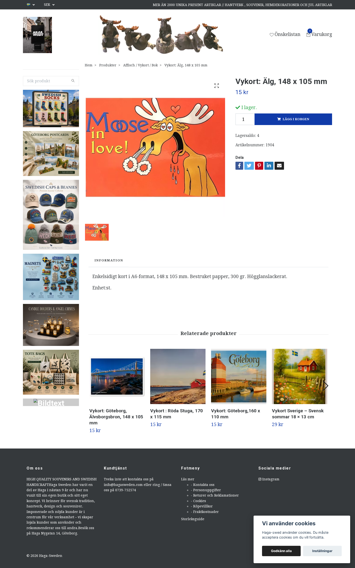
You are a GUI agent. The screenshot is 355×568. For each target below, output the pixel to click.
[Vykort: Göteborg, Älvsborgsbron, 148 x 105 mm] (117, 376)
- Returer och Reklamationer (215, 495)
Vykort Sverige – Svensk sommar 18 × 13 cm (298, 414)
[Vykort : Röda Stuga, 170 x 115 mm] (178, 376)
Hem (88, 65)
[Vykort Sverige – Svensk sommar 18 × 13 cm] (299, 376)
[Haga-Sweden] (37, 35)
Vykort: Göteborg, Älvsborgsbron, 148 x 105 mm (116, 417)
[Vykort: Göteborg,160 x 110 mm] (238, 376)
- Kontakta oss (202, 485)
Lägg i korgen (296, 119)
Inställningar (322, 551)
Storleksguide (192, 519)
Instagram (270, 479)
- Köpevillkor (202, 506)
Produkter (107, 65)
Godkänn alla (281, 551)
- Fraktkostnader (205, 512)
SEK (47, 5)
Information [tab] (108, 260)
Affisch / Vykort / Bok (140, 65)
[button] (325, 385)
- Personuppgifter (206, 490)
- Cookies (198, 501)
